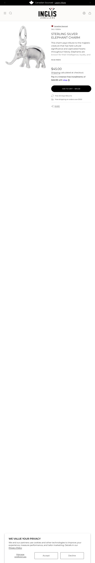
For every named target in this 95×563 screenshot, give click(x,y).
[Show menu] (4, 13)
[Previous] (5, 3)
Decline (72, 555)
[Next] (90, 3)
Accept (46, 555)
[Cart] (90, 13)
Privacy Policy (15, 548)
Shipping (55, 72)
